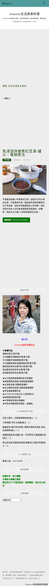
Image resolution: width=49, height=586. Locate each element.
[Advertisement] (24, 54)
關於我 (24, 339)
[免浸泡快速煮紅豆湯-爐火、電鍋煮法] (24, 180)
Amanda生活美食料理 (24, 14)
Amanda (17, 160)
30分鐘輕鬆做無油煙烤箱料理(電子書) (19, 363)
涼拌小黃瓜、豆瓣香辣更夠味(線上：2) (20, 418)
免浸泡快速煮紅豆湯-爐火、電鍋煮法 (22, 153)
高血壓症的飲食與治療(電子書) (16, 369)
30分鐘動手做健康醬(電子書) (15, 360)
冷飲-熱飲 (7, 160)
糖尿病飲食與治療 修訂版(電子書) (17, 366)
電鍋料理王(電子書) (11, 353)
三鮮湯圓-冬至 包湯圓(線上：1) (16, 422)
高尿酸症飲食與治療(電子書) (15, 372)
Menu (8, 3)
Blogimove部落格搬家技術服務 (36, 584)
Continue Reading (19, 220)
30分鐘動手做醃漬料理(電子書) (16, 356)
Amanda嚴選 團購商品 (24, 345)
